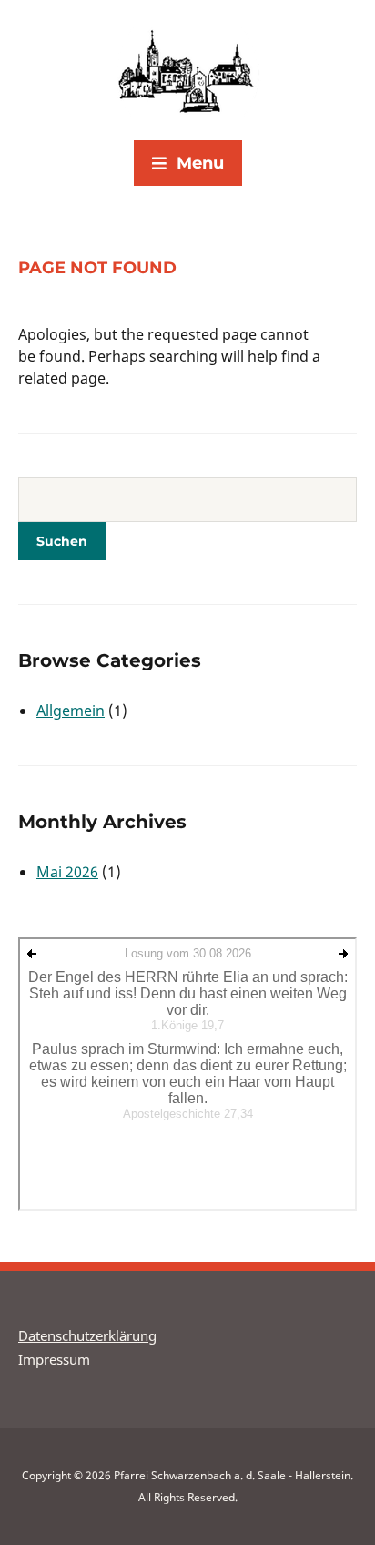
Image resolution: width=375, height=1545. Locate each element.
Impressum (54, 1359)
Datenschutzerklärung (87, 1335)
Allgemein (70, 711)
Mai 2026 (67, 872)
